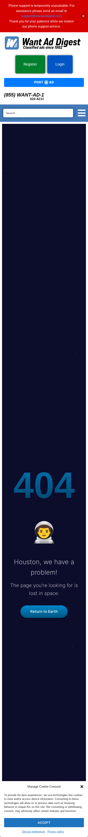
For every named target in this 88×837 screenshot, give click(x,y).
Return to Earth (44, 611)
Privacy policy (55, 831)
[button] (82, 787)
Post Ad (44, 82)
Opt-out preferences (33, 831)
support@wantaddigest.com (41, 16)
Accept (44, 823)
